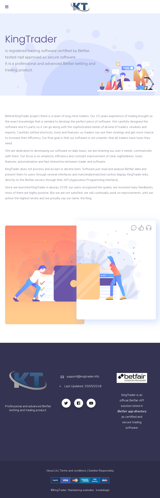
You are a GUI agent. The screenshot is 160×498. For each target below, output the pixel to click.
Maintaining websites (81, 490)
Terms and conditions (73, 470)
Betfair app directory (131, 411)
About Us (52, 470)
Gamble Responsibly (101, 470)
